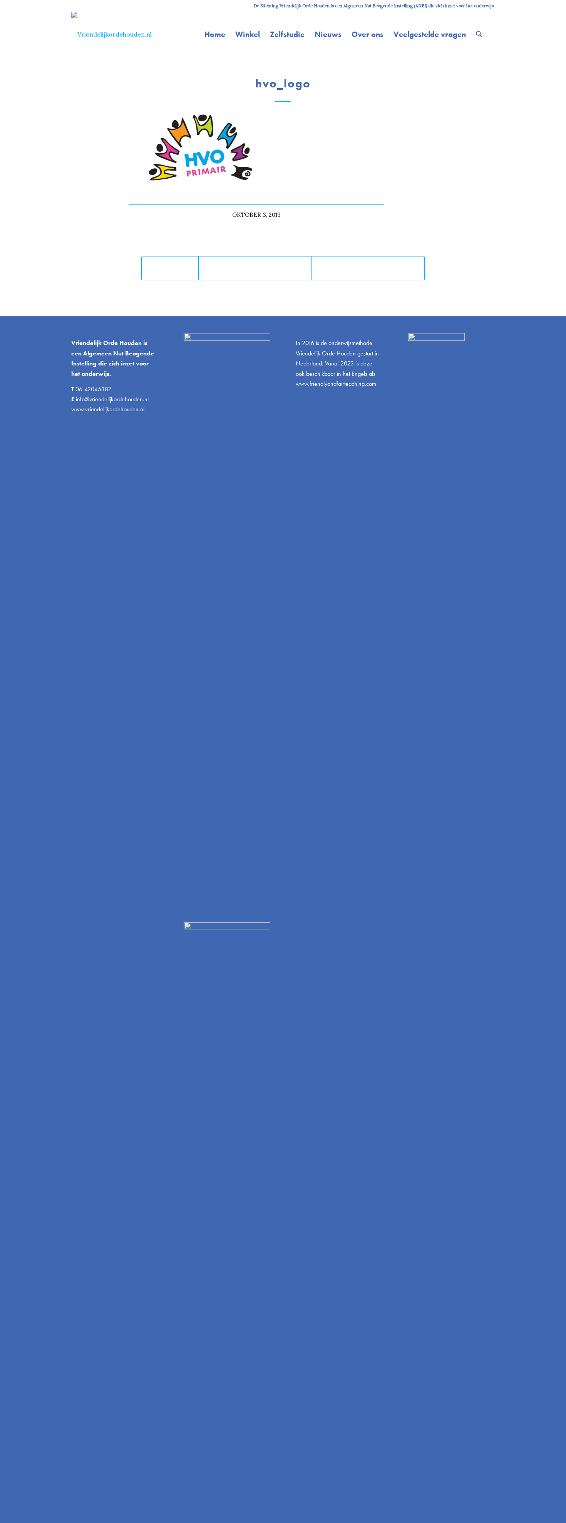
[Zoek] (479, 34)
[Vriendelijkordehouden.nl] (111, 34)
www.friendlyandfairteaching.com (336, 384)
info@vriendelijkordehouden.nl (112, 399)
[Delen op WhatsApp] (283, 268)
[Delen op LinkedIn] (339, 268)
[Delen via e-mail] (396, 268)
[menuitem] (214, 34)
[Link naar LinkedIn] (84, 6)
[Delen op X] (227, 268)
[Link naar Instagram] (73, 6)
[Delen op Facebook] (170, 268)
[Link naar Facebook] (96, 6)
